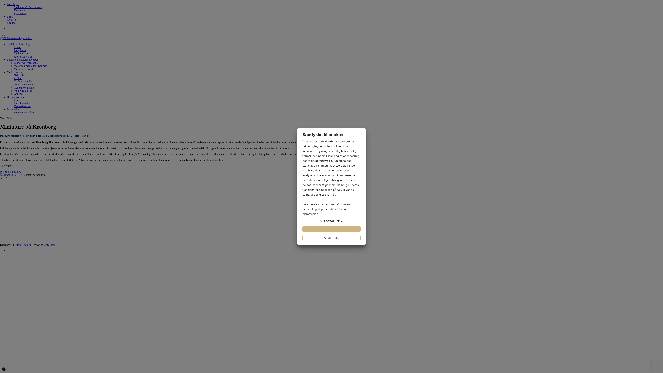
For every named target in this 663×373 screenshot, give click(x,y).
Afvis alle (331, 238)
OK (331, 229)
